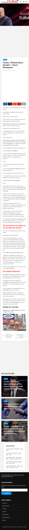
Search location (5, 506)
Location (4, 508)
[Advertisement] (14, 41)
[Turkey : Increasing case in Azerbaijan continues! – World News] (14, 408)
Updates (5, 59)
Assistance (4, 503)
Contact (4, 520)
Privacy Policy (5, 514)
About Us (4, 511)
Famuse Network (6, 517)
